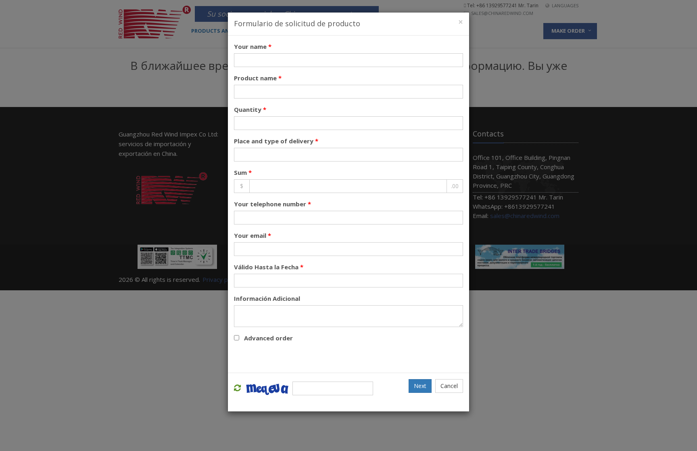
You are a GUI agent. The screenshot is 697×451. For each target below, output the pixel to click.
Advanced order (268, 338)
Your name (252, 46)
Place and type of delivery (276, 141)
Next (420, 386)
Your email (252, 235)
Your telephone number (272, 204)
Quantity (250, 109)
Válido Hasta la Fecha (268, 267)
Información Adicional (267, 298)
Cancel (449, 386)
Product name (258, 78)
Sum (243, 172)
